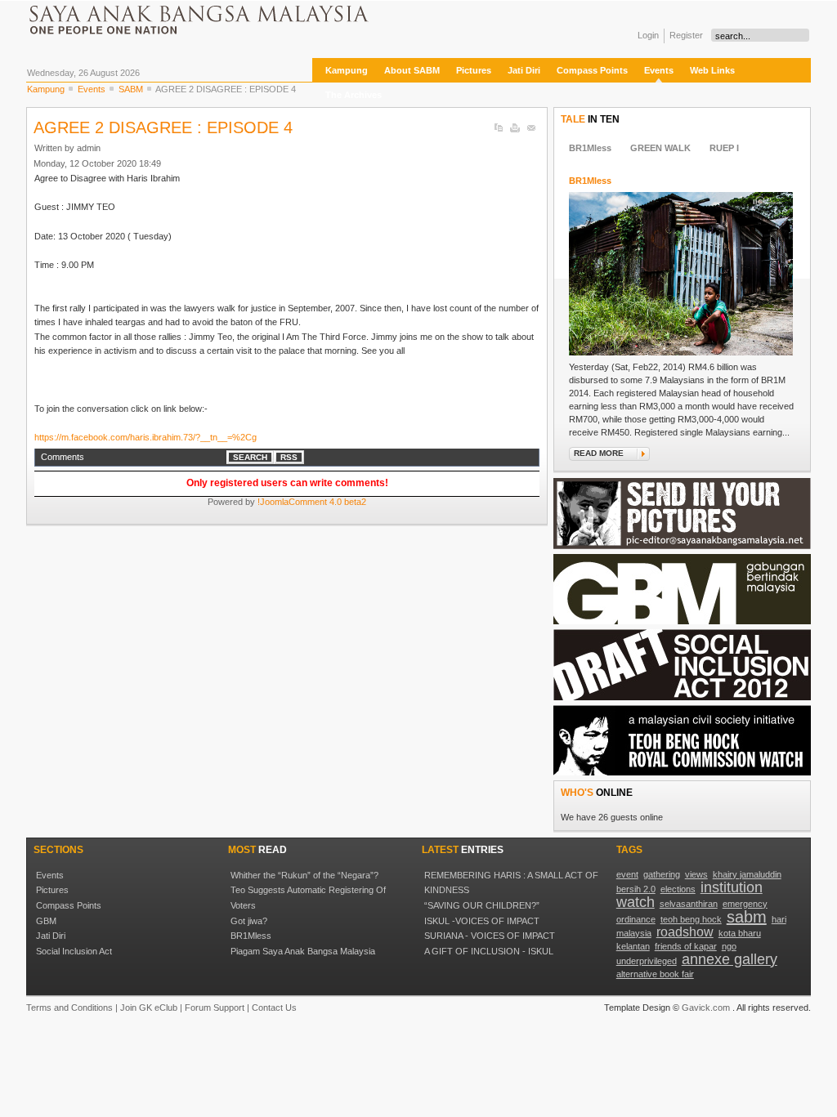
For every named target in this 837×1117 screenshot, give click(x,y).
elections (678, 889)
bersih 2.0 (636, 889)
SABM (131, 89)
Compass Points (68, 905)
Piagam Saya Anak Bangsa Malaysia (303, 951)
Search (250, 457)
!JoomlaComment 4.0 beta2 (311, 502)
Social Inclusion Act (74, 951)
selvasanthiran (689, 904)
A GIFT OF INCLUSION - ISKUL (488, 951)
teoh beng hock (691, 919)
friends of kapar (686, 946)
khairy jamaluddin (747, 874)
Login (648, 35)
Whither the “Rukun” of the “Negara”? (304, 875)
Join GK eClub (148, 1007)
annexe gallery (729, 959)
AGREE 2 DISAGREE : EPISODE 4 (163, 127)
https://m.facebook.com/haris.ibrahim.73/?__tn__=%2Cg (145, 437)
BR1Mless (590, 180)
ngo (729, 946)
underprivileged (646, 961)
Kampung (46, 89)
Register (686, 35)
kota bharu (739, 933)
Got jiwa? (249, 921)
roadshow (685, 932)
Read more (599, 453)
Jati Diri (50, 936)
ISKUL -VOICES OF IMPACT (481, 921)
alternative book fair (655, 974)
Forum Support (214, 1007)
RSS (289, 457)
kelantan (633, 946)
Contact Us (274, 1007)
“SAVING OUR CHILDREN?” (481, 905)
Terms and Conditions (69, 1007)
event (627, 874)
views (696, 874)
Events (91, 89)
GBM (46, 921)
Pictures (52, 890)
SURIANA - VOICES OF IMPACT (489, 936)
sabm (747, 917)
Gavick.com (706, 1007)
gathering (661, 874)
